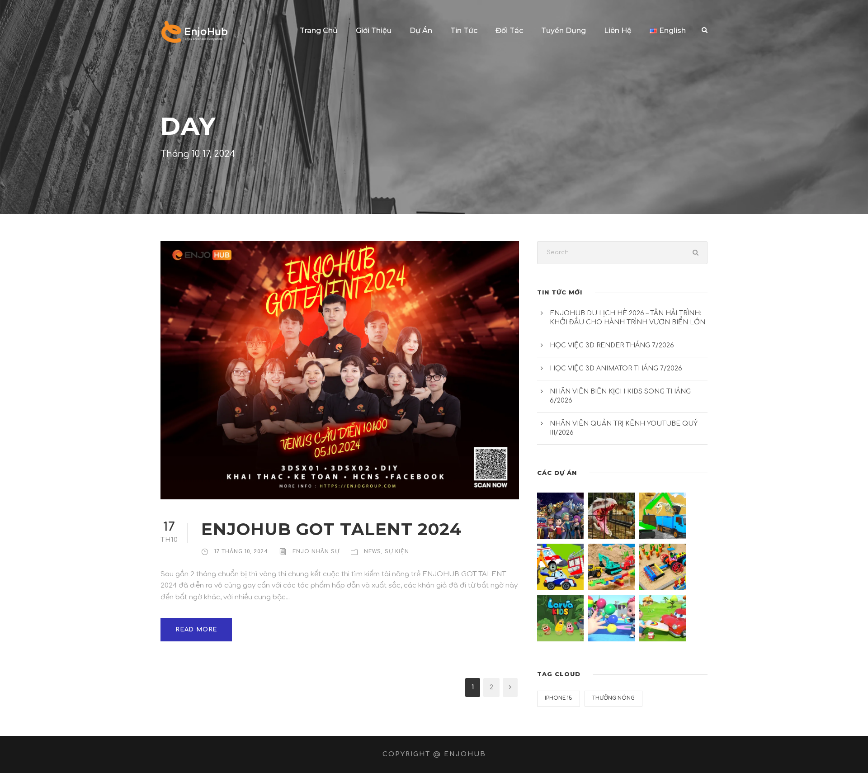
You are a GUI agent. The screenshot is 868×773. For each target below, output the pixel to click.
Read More (196, 629)
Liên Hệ (618, 30)
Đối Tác (509, 30)
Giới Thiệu (374, 30)
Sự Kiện (397, 552)
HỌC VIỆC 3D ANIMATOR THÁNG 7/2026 (616, 368)
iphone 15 (558, 698)
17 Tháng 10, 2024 (241, 552)
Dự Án (421, 30)
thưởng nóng (613, 698)
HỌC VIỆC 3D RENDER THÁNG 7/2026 (612, 345)
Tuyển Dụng (563, 30)
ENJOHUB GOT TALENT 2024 (331, 529)
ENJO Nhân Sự (316, 552)
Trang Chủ (319, 30)
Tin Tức (463, 30)
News (372, 552)
